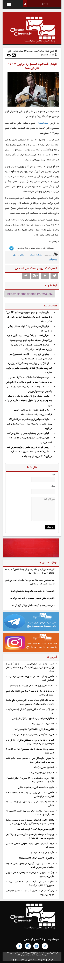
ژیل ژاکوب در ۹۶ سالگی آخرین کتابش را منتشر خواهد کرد (30, 711)
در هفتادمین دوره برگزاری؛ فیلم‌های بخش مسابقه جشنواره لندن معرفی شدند (30, 865)
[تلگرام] (19, 946)
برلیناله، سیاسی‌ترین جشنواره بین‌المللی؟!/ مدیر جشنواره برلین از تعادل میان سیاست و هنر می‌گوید (29, 424)
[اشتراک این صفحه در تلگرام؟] (26, 276)
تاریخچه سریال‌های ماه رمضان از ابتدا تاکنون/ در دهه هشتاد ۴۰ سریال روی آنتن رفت (29, 571)
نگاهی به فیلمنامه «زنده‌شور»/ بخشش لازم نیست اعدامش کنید (30, 678)
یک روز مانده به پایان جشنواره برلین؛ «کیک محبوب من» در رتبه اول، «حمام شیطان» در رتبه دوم (28, 400)
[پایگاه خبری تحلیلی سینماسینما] (32, 30)
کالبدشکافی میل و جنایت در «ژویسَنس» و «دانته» (32, 686)
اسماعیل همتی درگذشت (43, 767)
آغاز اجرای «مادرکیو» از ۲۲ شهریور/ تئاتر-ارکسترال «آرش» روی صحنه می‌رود (30, 780)
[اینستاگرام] (36, 946)
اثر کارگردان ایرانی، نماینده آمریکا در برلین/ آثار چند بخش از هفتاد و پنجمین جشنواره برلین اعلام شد (29, 368)
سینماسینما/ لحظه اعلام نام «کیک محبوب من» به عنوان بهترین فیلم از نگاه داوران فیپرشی (29, 379)
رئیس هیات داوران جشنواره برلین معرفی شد (28, 447)
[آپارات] (28, 946)
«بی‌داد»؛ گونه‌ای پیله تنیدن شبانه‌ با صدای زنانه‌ (33, 735)
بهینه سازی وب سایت (28, 959)
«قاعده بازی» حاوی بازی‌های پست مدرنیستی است (32, 591)
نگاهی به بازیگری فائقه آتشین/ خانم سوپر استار (33, 729)
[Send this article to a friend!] (14, 55)
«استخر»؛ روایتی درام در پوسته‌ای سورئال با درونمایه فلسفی (30, 803)
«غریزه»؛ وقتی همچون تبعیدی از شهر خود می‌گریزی (31, 598)
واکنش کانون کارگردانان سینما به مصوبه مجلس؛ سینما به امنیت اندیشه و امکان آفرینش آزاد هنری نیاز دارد (30, 822)
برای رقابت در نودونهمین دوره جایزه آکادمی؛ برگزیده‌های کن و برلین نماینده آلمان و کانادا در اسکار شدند (29, 317)
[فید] (45, 946)
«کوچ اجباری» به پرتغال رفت (41, 773)
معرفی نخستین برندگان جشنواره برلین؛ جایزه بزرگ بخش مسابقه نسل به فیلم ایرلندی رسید (29, 337)
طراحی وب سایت (46, 959)
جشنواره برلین (35, 255)
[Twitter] (54, 276)
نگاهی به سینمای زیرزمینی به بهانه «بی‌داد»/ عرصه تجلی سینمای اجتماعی (30, 794)
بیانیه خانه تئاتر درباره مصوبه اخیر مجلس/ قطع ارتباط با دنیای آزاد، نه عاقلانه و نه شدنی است (30, 702)
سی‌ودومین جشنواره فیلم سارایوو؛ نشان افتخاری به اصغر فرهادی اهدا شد (30, 813)
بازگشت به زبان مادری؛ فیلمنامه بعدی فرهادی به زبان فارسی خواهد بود (30, 874)
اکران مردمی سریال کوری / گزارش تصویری (35, 829)
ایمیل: (53, 486)
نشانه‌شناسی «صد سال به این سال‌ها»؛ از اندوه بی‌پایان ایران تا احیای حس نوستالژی (29, 582)
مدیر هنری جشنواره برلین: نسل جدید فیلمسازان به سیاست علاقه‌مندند (33, 412)
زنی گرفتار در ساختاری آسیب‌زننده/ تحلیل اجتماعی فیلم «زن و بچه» (30, 892)
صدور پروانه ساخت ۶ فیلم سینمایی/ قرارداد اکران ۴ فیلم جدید (30, 751)
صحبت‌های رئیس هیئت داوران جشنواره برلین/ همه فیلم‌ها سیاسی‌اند (31, 347)
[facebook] (45, 276)
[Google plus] (35, 276)
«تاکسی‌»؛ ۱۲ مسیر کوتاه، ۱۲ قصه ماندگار (36, 858)
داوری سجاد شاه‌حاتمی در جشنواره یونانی (36, 787)
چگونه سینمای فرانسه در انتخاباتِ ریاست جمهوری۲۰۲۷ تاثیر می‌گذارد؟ (30, 883)
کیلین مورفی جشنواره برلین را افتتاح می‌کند (28, 433)
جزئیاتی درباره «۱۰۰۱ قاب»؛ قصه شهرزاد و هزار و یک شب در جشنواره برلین (31, 356)
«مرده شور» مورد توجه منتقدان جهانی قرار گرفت (33, 605)
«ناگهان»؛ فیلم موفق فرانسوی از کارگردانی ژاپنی (33, 718)
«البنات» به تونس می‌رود (43, 724)
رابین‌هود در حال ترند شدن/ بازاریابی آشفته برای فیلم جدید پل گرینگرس (30, 693)
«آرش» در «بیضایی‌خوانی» (42, 853)
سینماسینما (43, 123)
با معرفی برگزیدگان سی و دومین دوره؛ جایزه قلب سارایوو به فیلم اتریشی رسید (30, 760)
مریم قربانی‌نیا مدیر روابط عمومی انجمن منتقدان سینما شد (30, 845)
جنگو (22, 255)
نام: (53, 474)
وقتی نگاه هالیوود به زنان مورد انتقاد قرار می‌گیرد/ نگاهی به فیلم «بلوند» (31, 454)
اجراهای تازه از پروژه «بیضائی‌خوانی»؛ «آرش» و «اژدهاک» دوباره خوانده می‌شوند (30, 742)
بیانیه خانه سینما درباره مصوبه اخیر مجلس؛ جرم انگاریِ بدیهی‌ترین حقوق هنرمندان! (30, 836)
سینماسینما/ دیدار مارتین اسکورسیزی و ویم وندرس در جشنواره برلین (29, 389)
